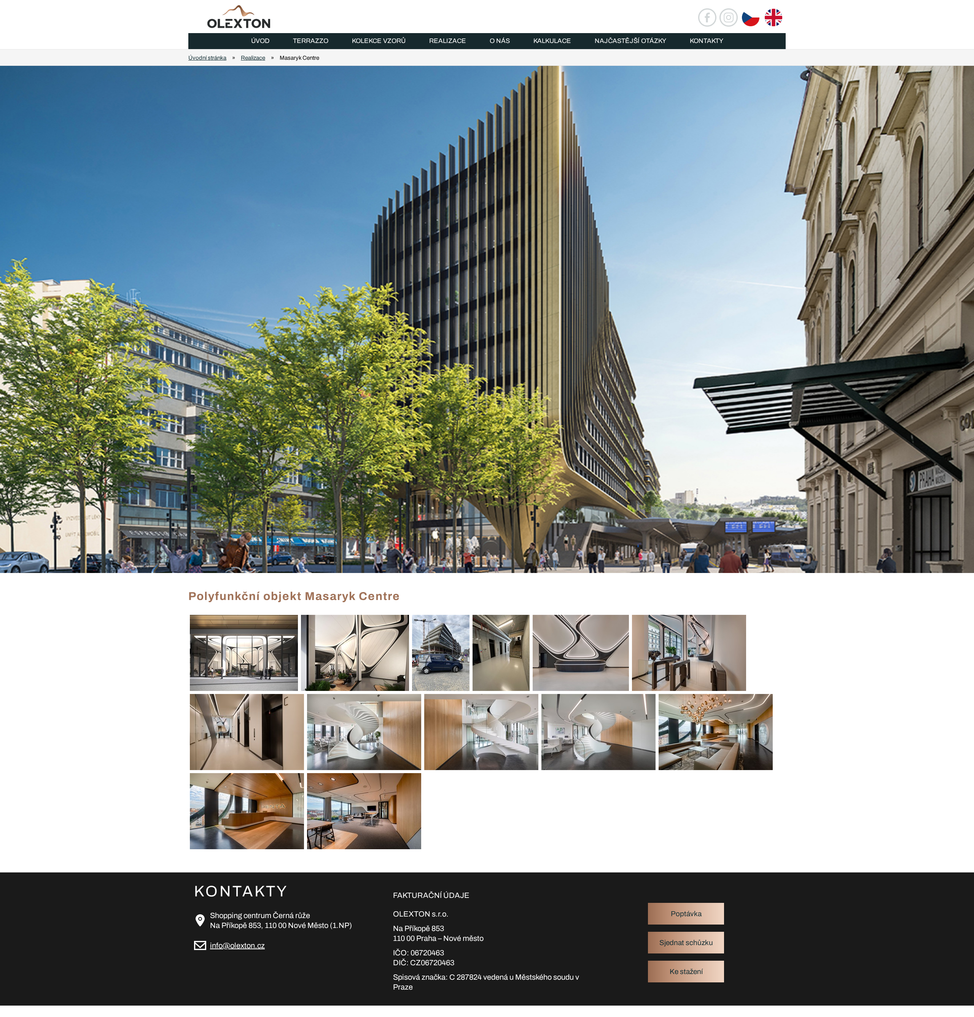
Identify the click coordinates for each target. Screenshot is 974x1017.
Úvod (260, 41)
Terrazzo (310, 41)
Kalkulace (552, 41)
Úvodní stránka (207, 58)
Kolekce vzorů (379, 41)
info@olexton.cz (237, 945)
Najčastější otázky (630, 41)
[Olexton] (231, 16)
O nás (500, 41)
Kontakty (706, 41)
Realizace (447, 41)
